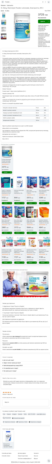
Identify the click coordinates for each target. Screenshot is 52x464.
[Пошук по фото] (43, 2)
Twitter (25, 414)
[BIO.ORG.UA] (2, 2)
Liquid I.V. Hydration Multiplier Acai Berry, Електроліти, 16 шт (6, 192)
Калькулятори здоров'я (19, 418)
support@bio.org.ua (41, 414)
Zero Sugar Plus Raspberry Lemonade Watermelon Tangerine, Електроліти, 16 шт (19, 252)
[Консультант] (49, 461)
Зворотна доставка (23, 455)
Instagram (14, 414)
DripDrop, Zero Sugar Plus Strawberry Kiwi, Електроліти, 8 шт (7, 251)
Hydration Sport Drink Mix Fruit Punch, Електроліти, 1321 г (31, 251)
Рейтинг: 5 (5, 394)
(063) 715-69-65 (31, 414)
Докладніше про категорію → (9, 134)
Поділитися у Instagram (36, 422)
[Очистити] (45, 2)
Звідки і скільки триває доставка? (12, 362)
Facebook (20, 414)
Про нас (36, 455)
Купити (43, 21)
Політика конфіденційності (24, 458)
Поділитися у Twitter (23, 422)
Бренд (2, 10)
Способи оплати (6, 455)
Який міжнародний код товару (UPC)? (13, 365)
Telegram (9, 414)
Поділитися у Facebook (10, 422)
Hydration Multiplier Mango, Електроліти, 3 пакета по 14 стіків (44, 221)
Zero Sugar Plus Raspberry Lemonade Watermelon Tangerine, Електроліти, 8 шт (44, 252)
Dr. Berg (7, 10)
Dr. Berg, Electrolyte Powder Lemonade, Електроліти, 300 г (6, 161)
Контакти (36, 453)
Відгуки (36, 458)
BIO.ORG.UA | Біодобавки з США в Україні (23, 462)
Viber (4, 414)
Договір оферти (22, 453)
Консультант (8, 417)
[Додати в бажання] (48, 21)
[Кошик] (48, 2)
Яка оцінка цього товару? (10, 371)
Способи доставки (6, 453)
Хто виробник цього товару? (11, 368)
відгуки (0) (10, 394)
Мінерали (3, 5)
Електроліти (10, 5)
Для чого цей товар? (9, 360)
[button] (26, 284)
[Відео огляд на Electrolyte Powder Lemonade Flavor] (3, 39)
